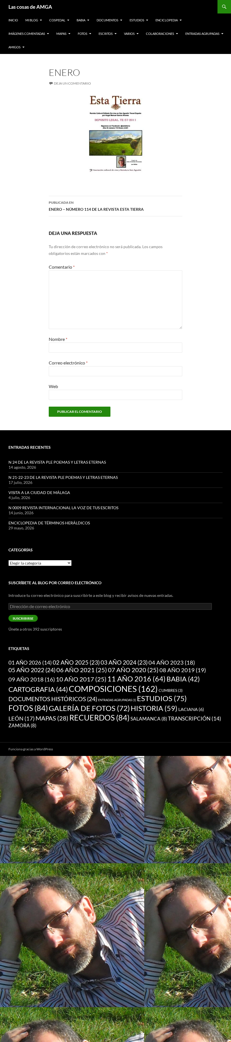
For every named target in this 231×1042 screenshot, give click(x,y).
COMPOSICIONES (113, 689)
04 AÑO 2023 (171, 662)
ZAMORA (22, 725)
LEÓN (21, 718)
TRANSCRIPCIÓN (194, 718)
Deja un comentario (72, 83)
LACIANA (191, 709)
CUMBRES (171, 690)
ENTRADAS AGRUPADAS (202, 33)
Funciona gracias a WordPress (30, 749)
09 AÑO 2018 (31, 679)
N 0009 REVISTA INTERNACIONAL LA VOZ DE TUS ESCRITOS (63, 507)
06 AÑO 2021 (81, 670)
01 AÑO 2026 (30, 662)
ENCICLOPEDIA (167, 20)
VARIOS (129, 33)
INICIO (13, 20)
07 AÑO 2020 (133, 670)
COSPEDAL (57, 20)
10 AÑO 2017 (81, 679)
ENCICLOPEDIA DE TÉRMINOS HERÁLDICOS (49, 522)
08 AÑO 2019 (182, 670)
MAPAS (61, 33)
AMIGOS (14, 47)
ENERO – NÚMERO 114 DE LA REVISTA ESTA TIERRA (96, 206)
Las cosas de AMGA (30, 7)
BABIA (81, 20)
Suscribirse (23, 618)
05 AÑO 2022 (31, 670)
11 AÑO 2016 (136, 678)
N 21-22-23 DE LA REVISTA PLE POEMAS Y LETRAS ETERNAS (63, 477)
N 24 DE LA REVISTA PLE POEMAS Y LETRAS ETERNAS (57, 462)
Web (53, 386)
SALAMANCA (148, 719)
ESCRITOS (106, 33)
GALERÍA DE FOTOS (89, 708)
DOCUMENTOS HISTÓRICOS (52, 699)
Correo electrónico (68, 362)
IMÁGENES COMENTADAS (26, 33)
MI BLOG (31, 20)
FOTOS (82, 33)
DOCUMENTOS (107, 20)
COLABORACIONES (160, 33)
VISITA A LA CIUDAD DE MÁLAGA (39, 492)
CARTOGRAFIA (38, 689)
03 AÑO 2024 (124, 662)
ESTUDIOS (137, 20)
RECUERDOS (99, 717)
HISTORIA (154, 708)
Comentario (62, 266)
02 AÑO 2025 (76, 662)
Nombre (58, 339)
